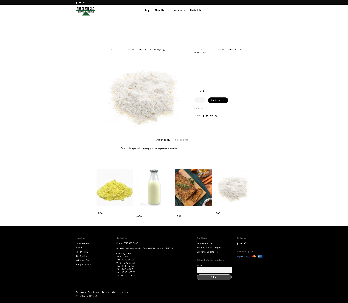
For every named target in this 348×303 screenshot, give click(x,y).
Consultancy (179, 10)
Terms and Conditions (87, 292)
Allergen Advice (83, 264)
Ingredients (181, 139)
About (79, 247)
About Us (159, 10)
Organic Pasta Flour (226, 209)
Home (107, 49)
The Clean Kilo (82, 243)
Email (199, 265)
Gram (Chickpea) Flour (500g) (113, 209)
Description (163, 139)
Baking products (120, 49)
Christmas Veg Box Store (209, 252)
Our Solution (82, 256)
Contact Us (195, 10)
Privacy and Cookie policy (115, 292)
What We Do (82, 260)
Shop (147, 10)
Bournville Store (204, 243)
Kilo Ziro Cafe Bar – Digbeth (210, 247)
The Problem (82, 252)
